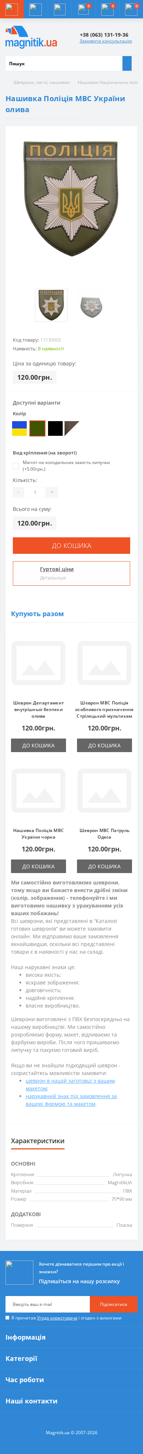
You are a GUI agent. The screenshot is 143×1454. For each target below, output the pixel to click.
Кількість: (25, 479)
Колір (19, 413)
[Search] (127, 63)
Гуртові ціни (57, 569)
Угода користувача (57, 1318)
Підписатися (113, 1304)
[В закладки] (64, 641)
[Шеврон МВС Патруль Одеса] (104, 792)
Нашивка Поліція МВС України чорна (38, 833)
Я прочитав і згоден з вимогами (66, 1318)
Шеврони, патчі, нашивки (42, 82)
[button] (60, 9)
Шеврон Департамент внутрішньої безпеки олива (38, 709)
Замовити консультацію (106, 41)
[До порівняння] (64, 779)
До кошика (71, 545)
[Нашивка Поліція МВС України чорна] (38, 792)
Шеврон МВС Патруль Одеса (104, 833)
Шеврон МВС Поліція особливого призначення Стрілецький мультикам (104, 709)
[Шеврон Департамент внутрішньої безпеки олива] (38, 665)
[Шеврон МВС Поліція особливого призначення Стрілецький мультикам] (104, 665)
